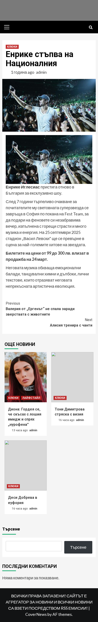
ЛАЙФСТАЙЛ (31, 398)
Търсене (11, 529)
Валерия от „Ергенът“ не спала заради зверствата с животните (40, 308)
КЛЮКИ (12, 46)
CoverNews (36, 614)
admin (41, 72)
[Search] (90, 27)
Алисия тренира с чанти (71, 322)
